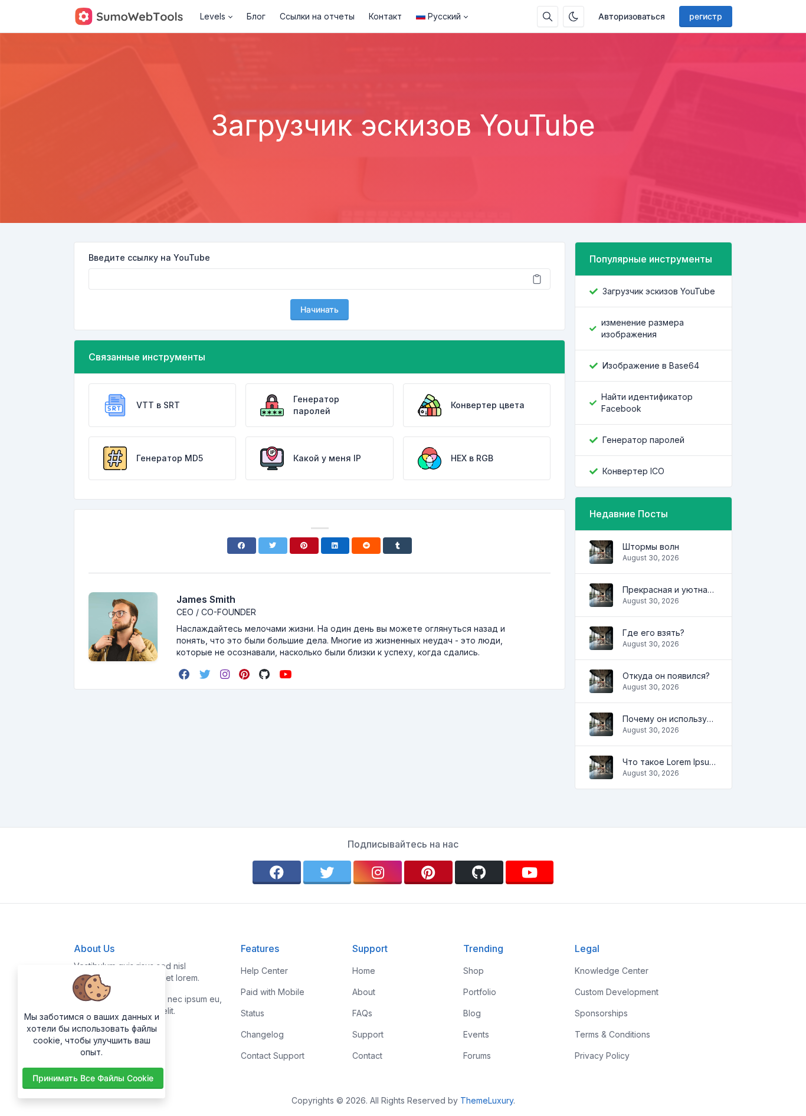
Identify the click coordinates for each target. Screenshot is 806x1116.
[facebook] (185, 674)
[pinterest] (245, 674)
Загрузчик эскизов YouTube (658, 291)
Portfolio (479, 992)
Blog (472, 1013)
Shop (473, 971)
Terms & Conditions (612, 1034)
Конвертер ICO (633, 471)
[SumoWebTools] (133, 16)
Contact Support (272, 1056)
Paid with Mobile (272, 992)
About (363, 992)
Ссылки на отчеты (317, 16)
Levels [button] (212, 16)
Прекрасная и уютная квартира (669, 590)
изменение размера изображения (642, 328)
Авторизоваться (631, 16)
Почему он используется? (669, 719)
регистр (705, 16)
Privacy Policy (602, 1056)
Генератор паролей (643, 440)
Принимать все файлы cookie (92, 1078)
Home (363, 971)
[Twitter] (272, 545)
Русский (444, 16)
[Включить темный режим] (573, 16)
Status (252, 1013)
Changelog (262, 1034)
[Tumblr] (397, 545)
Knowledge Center (611, 971)
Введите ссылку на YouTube (149, 257)
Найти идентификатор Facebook (647, 402)
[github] (265, 674)
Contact (367, 1056)
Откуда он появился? (666, 676)
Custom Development (616, 992)
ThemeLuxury (486, 1100)
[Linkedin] (335, 545)
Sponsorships (601, 1013)
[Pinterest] (304, 545)
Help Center (264, 971)
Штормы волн (650, 546)
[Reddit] (366, 545)
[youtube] (286, 674)
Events (476, 1034)
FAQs (362, 1013)
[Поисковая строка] (547, 16)
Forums (477, 1056)
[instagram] (226, 674)
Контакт (385, 16)
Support (368, 1034)
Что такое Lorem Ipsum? (669, 762)
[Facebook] (241, 545)
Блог (256, 16)
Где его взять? (653, 633)
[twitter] (206, 674)
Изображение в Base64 (650, 365)
